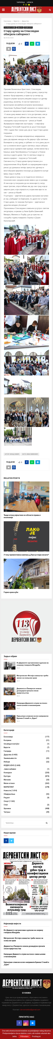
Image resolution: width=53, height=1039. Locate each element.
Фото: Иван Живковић (30, 454)
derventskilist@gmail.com (30, 1010)
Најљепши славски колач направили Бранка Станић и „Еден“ (32, 717)
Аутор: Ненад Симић (12, 454)
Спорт (6, 801)
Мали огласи (9, 783)
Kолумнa (7, 740)
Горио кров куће (11, 592)
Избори (7, 762)
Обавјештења (9, 794)
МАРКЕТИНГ (9, 787)
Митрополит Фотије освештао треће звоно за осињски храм (32, 677)
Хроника (7, 808)
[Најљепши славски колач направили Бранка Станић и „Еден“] (9, 719)
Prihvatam (24, 1036)
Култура (7, 776)
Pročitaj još (36, 1036)
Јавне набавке (10, 769)
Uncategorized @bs (10, 27)
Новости (7, 791)
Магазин (7, 780)
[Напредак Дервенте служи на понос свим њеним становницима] (9, 706)
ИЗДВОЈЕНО (28, 27)
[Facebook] (19, 1023)
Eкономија (8, 737)
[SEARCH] (46, 822)
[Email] (32, 1023)
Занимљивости (10, 758)
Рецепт (7, 798)
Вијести (7, 747)
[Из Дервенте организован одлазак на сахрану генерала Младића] (9, 666)
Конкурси (8, 773)
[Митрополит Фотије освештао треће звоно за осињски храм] (9, 678)
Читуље (7, 812)
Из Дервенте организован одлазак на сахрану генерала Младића (33, 664)
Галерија (7, 751)
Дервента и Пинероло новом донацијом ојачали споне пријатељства (29, 690)
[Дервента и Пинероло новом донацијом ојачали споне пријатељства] (9, 691)
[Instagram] (26, 1023)
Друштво (20, 27)
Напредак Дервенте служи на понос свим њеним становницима (32, 704)
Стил (6, 805)
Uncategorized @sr (11, 744)
